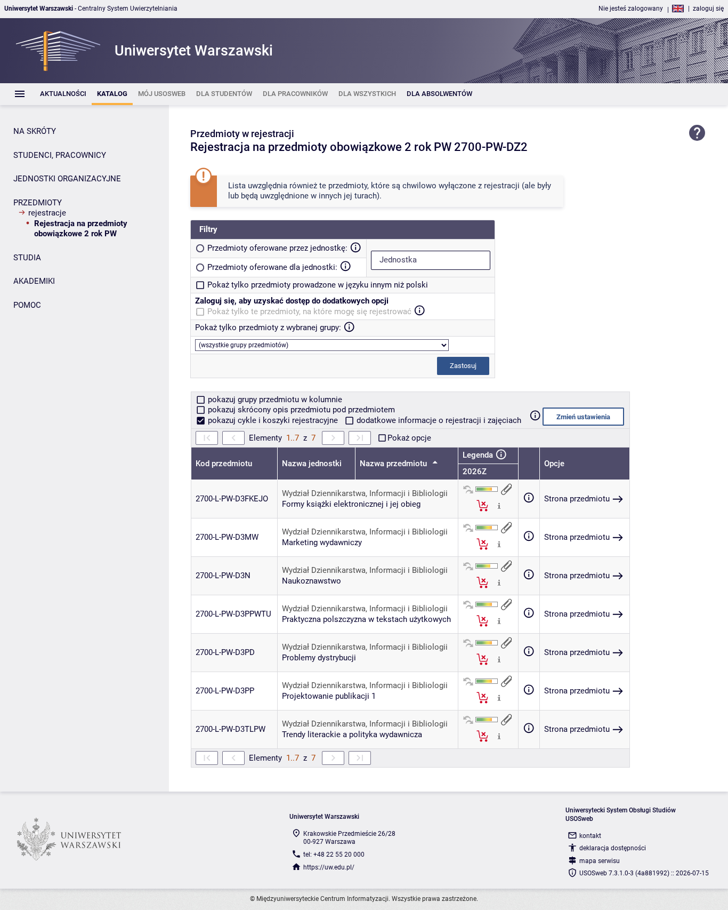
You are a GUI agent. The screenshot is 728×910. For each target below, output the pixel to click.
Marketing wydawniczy (322, 542)
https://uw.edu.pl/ (328, 867)
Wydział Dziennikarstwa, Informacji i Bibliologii (365, 493)
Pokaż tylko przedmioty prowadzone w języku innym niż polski (317, 285)
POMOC (27, 305)
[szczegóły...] (499, 505)
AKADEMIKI (34, 281)
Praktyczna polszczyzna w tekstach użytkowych (366, 619)
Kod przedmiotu (224, 463)
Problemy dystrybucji (319, 657)
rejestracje (47, 213)
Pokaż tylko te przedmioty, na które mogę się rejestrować (309, 311)
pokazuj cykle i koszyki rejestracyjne (273, 420)
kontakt (590, 836)
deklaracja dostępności (612, 848)
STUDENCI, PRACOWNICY (59, 155)
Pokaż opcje (409, 438)
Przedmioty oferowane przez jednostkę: (277, 248)
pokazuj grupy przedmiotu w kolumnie (274, 399)
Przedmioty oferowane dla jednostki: (272, 267)
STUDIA (27, 257)
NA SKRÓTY (34, 131)
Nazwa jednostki (312, 463)
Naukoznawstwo (311, 581)
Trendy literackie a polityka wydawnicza (352, 734)
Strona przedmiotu (577, 499)
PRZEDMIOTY (37, 202)
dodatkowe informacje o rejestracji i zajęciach (437, 420)
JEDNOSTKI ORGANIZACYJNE (67, 178)
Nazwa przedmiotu (394, 463)
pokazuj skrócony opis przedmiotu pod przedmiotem (300, 409)
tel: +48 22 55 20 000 (334, 854)
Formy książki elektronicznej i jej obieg (351, 504)
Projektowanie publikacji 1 (329, 696)
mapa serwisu (599, 861)
